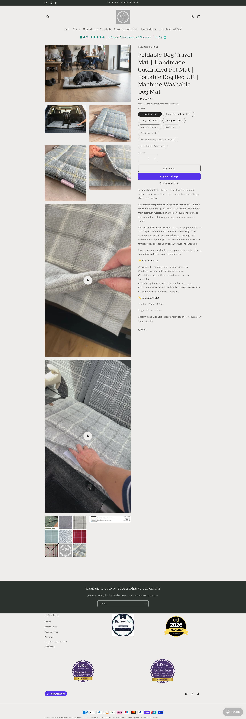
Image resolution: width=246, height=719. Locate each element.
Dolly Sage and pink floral (178, 114)
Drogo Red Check (149, 120)
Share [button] (143, 330)
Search (48, 622)
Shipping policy (134, 717)
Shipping (155, 104)
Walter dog (173, 127)
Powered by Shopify (75, 717)
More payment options (169, 183)
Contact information (150, 717)
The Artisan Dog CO (59, 717)
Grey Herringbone (149, 127)
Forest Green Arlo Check (154, 147)
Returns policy (51, 632)
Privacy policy (104, 717)
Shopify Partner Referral (56, 642)
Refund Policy (51, 627)
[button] (48, 17)
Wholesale (50, 647)
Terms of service (119, 717)
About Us (49, 637)
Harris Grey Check (150, 114)
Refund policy (90, 717)
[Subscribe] (145, 603)
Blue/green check (174, 120)
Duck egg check (150, 134)
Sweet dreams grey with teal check (159, 140)
